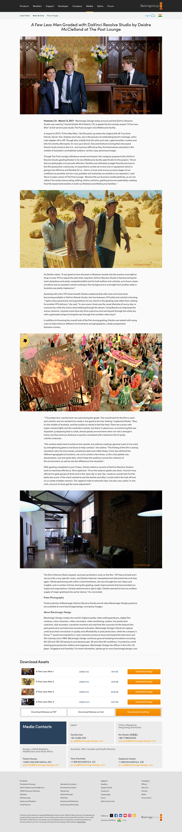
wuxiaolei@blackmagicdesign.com (137, 741)
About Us (144, 787)
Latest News (25, 15)
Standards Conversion (68, 784)
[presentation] (24, 75)
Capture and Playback (28, 801)
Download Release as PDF (44, 711)
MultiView (64, 798)
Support (50, 6)
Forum (110, 6)
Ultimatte (23, 794)
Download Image (141, 111)
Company (77, 6)
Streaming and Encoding (69, 805)
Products (24, 6)
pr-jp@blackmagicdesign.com (87, 741)
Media (89, 6)
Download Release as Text (91, 711)
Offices (144, 784)
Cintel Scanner (25, 805)
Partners (144, 791)
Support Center (106, 787)
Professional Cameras (28, 784)
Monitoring (64, 791)
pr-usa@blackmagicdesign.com (88, 764)
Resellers (37, 6)
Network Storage (66, 794)
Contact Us (105, 791)
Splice (100, 6)
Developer (63, 6)
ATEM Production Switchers (30, 791)
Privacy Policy (146, 798)
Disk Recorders (25, 798)
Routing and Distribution (69, 801)
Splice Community (107, 801)
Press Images (52, 15)
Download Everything (138, 711)
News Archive (38, 15)
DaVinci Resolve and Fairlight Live (32, 787)
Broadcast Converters (68, 787)
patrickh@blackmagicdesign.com (41, 765)
